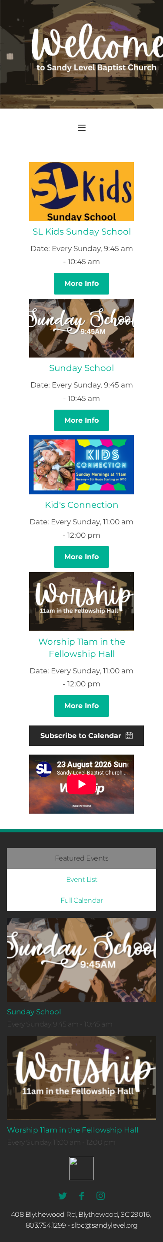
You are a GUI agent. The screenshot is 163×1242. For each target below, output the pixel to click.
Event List (81, 879)
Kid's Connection (82, 505)
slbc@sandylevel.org (104, 1225)
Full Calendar (81, 900)
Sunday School (81, 368)
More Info (81, 283)
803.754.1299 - (48, 1225)
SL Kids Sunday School (82, 231)
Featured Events (82, 858)
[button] (82, 128)
